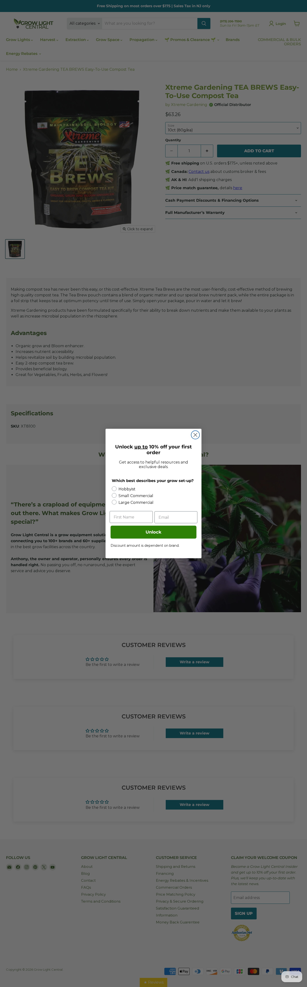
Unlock (153, 532)
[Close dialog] (195, 435)
